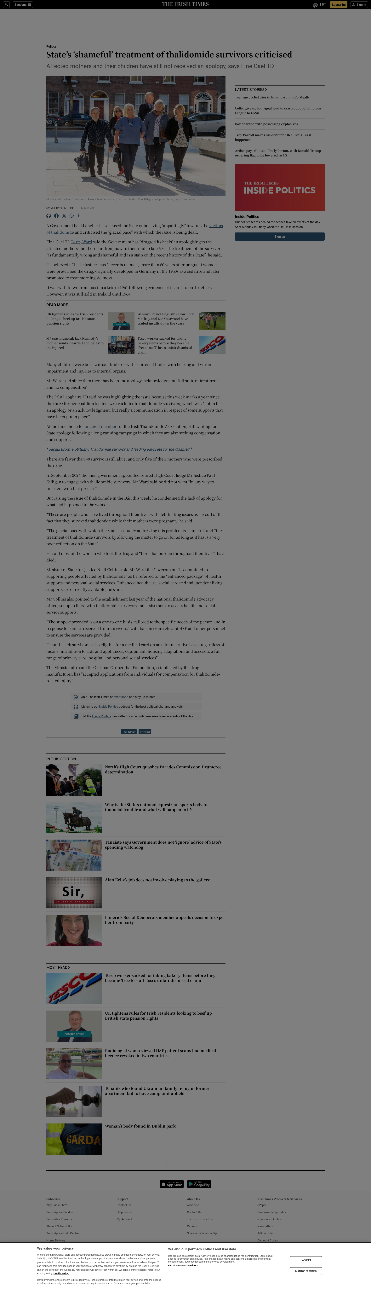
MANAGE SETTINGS (306, 1271)
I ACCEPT (306, 1260)
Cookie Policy (61, 1273)
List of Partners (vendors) (182, 1265)
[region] (185, 1266)
